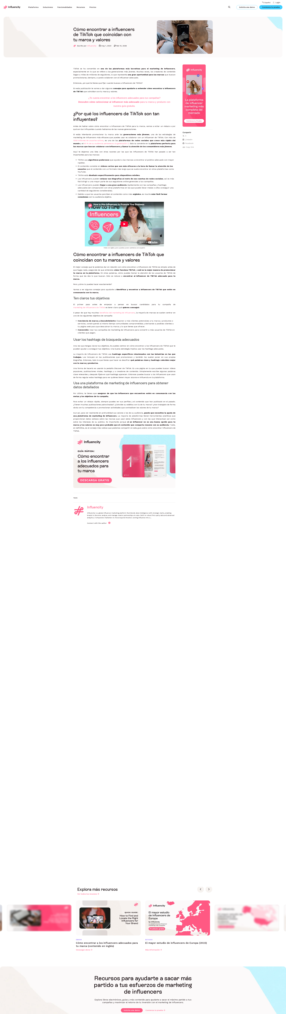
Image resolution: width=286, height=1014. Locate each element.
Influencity (91, 46)
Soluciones (48, 7)
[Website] (109, 523)
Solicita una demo (247, 7)
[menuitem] (33, 7)
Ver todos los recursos (87, 894)
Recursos (81, 7)
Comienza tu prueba (271, 7)
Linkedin (188, 140)
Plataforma (33, 7)
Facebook (189, 143)
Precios (92, 7)
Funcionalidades (64, 7)
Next (209, 889)
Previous (200, 889)
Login (277, 2)
